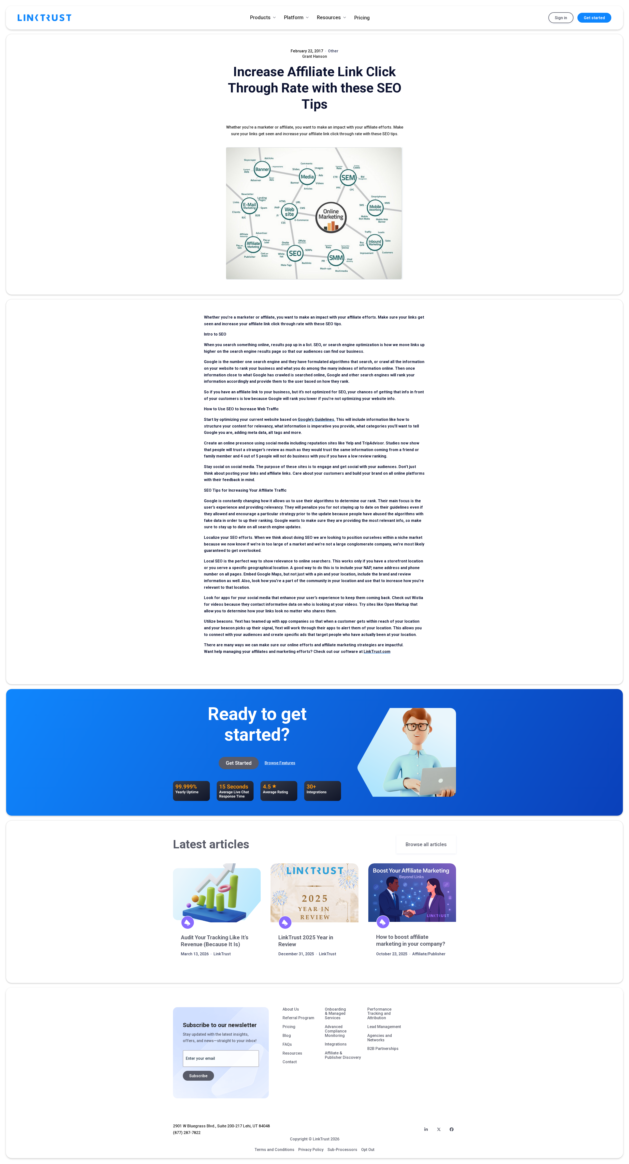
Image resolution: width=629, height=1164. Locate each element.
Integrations (336, 1044)
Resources (292, 1053)
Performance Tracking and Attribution (379, 1013)
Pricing (362, 18)
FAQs (287, 1044)
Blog (287, 1035)
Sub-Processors (342, 1149)
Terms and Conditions (274, 1149)
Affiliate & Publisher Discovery (343, 1055)
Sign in (561, 17)
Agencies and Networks (379, 1037)
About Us (291, 1009)
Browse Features (280, 763)
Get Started (239, 763)
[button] (263, 17)
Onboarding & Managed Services (335, 1013)
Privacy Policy (311, 1149)
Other (333, 51)
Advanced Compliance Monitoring (335, 1031)
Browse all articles (426, 844)
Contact (290, 1062)
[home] (44, 17)
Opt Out (367, 1149)
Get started (594, 17)
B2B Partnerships (383, 1048)
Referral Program (298, 1018)
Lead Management (384, 1027)
